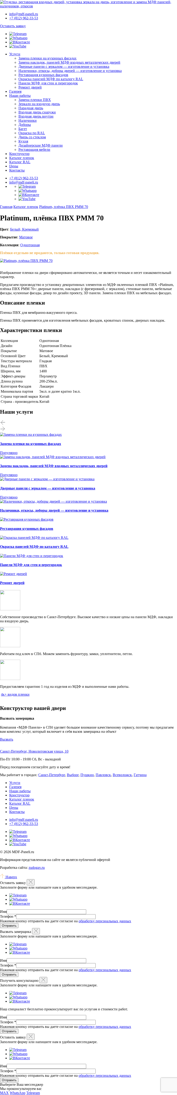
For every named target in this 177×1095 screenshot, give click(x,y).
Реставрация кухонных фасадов (43, 75)
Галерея (15, 91)
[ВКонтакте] (19, 42)
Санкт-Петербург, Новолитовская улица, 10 (34, 751)
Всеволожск (122, 775)
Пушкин (87, 775)
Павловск (103, 775)
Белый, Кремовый (24, 229)
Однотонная (30, 245)
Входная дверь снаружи (37, 112)
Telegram (33, 1093)
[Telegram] (18, 34)
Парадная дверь (30, 108)
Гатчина (140, 775)
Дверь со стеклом (32, 137)
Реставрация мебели (34, 149)
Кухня (23, 141)
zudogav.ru (37, 867)
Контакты (17, 170)
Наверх (11, 877)
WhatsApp (17, 1093)
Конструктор (19, 154)
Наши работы (20, 96)
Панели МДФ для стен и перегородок (48, 83)
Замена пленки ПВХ (34, 100)
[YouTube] (17, 46)
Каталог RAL (19, 162)
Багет (22, 129)
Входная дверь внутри (35, 116)
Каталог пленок (21, 158)
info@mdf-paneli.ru (23, 14)
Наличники (27, 120)
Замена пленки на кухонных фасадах (47, 58)
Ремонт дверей (30, 87)
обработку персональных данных (105, 921)
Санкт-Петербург (51, 775)
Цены (13, 166)
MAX (4, 1093)
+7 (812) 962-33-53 (23, 178)
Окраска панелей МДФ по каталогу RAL (50, 79)
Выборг (73, 775)
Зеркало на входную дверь (39, 104)
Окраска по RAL (31, 133)
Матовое (26, 237)
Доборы (24, 125)
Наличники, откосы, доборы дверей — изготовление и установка (70, 71)
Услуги (14, 54)
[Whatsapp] (18, 38)
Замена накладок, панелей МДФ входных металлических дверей (69, 62)
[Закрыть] (31, 882)
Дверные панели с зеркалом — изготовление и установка (63, 66)
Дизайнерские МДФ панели (40, 145)
